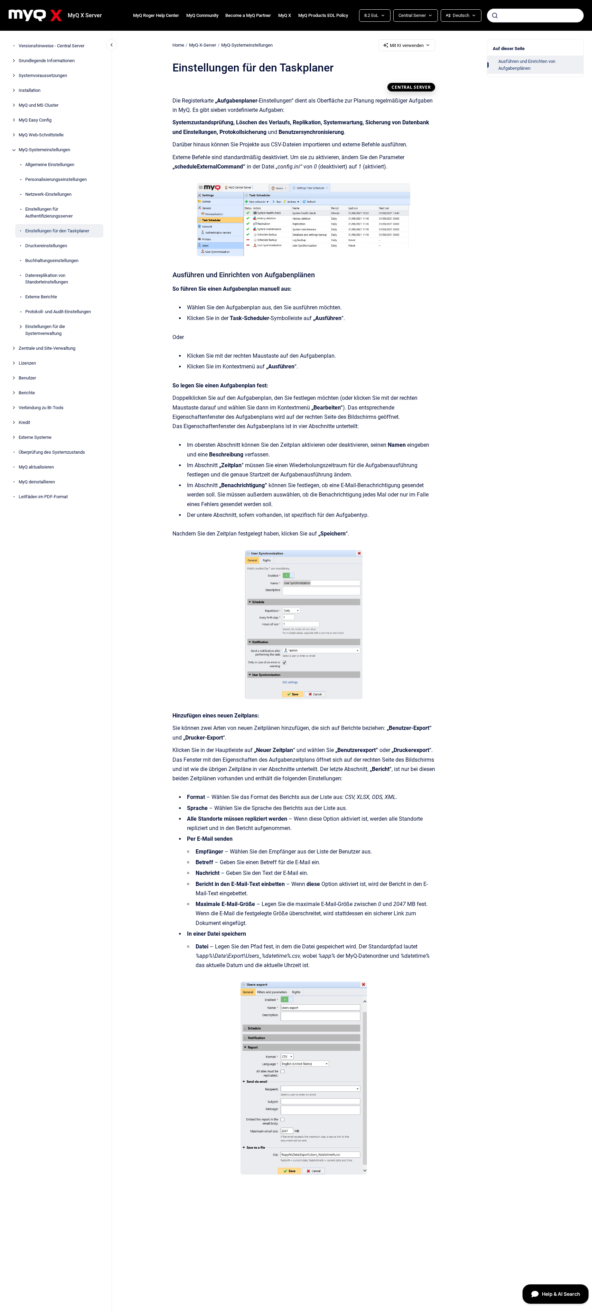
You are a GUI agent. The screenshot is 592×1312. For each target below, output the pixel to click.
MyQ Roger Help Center (156, 15)
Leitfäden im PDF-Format (43, 496)
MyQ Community (202, 15)
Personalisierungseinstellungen (56, 179)
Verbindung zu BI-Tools (41, 407)
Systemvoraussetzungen (43, 75)
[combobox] (535, 15)
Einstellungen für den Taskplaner (57, 230)
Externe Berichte (41, 297)
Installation (29, 90)
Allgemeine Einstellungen (49, 164)
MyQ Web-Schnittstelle (41, 135)
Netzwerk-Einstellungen (48, 194)
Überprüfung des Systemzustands (52, 452)
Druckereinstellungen (46, 245)
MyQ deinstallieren (37, 481)
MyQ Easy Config (35, 120)
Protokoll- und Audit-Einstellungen (58, 312)
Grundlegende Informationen (47, 61)
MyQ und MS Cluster (38, 105)
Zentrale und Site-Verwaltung (47, 348)
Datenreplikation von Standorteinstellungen (46, 279)
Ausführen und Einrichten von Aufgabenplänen (526, 65)
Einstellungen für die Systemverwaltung (45, 330)
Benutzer (27, 377)
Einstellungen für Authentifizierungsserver (49, 213)
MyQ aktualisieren (36, 467)
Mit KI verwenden (407, 45)
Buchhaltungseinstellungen (51, 260)
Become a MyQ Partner (248, 15)
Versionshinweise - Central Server (51, 46)
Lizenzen (27, 363)
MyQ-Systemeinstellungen (44, 150)
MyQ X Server (85, 15)
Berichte (27, 392)
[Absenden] (494, 15)
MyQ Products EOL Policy (323, 15)
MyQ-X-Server (202, 45)
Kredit (24, 422)
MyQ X (284, 15)
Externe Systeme (35, 437)
